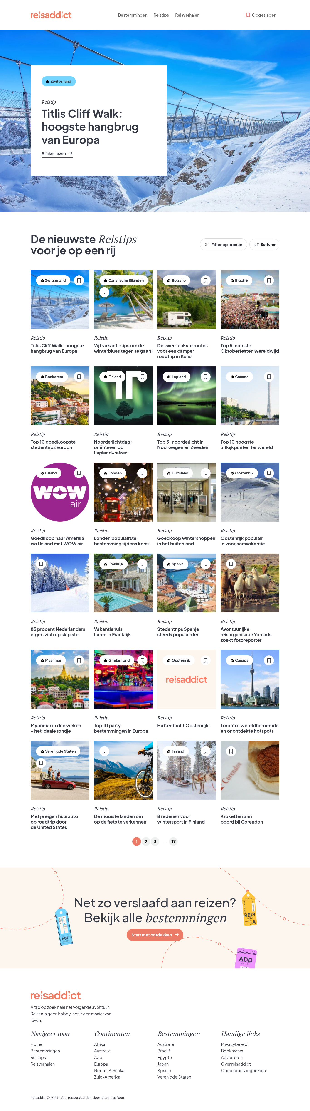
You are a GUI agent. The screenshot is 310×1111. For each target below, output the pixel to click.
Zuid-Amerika (107, 1076)
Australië (102, 1050)
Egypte (164, 1057)
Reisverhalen (187, 14)
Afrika (99, 1044)
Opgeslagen (264, 14)
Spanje (164, 1070)
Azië (98, 1057)
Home (36, 1044)
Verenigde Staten (174, 1076)
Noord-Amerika (109, 1070)
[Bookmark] (46, 95)
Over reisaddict (236, 1063)
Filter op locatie (226, 244)
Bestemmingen (132, 14)
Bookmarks (232, 1050)
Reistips (161, 14)
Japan (163, 1063)
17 (173, 841)
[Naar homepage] (51, 14)
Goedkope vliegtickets (243, 1070)
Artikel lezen (54, 153)
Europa (101, 1063)
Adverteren (232, 1057)
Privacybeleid (234, 1044)
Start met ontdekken (151, 934)
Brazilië (164, 1050)
